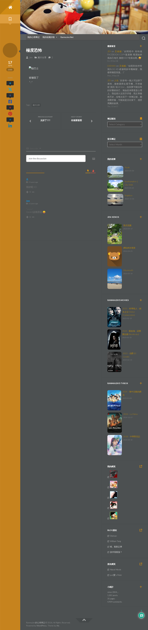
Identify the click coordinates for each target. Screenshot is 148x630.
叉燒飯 (118, 51)
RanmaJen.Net (67, 37)
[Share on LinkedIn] (10, 122)
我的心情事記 (33, 37)
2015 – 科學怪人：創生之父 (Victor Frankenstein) (132, 311)
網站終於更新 (129, 248)
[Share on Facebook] (10, 98)
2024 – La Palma (130, 414)
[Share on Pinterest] (10, 110)
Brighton (128, 195)
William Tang (115, 541)
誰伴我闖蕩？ (116, 552)
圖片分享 (42, 57)
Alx (58, 625)
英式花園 (127, 225)
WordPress (42, 625)
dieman (111, 65)
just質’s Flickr (116, 575)
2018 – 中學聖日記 (131, 436)
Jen (31, 57)
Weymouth (128, 270)
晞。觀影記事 (116, 546)
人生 (116, 80)
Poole (127, 167)
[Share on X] (10, 86)
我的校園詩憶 (48, 37)
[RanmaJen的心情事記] (10, 7)
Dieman (113, 536)
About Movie (115, 569)
